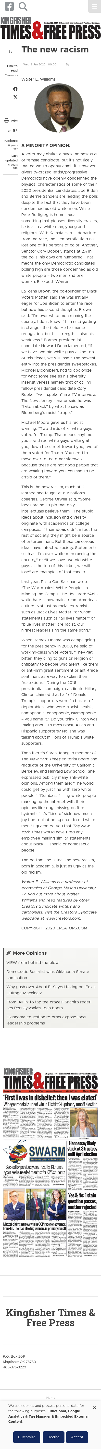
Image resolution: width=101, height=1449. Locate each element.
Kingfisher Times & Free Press (50, 1317)
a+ (15, 130)
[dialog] (50, 1425)
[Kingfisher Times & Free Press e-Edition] (50, 1158)
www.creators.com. (63, 918)
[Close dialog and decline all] (94, 1406)
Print (14, 121)
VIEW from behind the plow (32, 963)
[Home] (50, 28)
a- (9, 130)
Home (50, 1398)
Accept (77, 1437)
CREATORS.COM (71, 928)
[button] (22, 6)
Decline (54, 1437)
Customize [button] (26, 1437)
